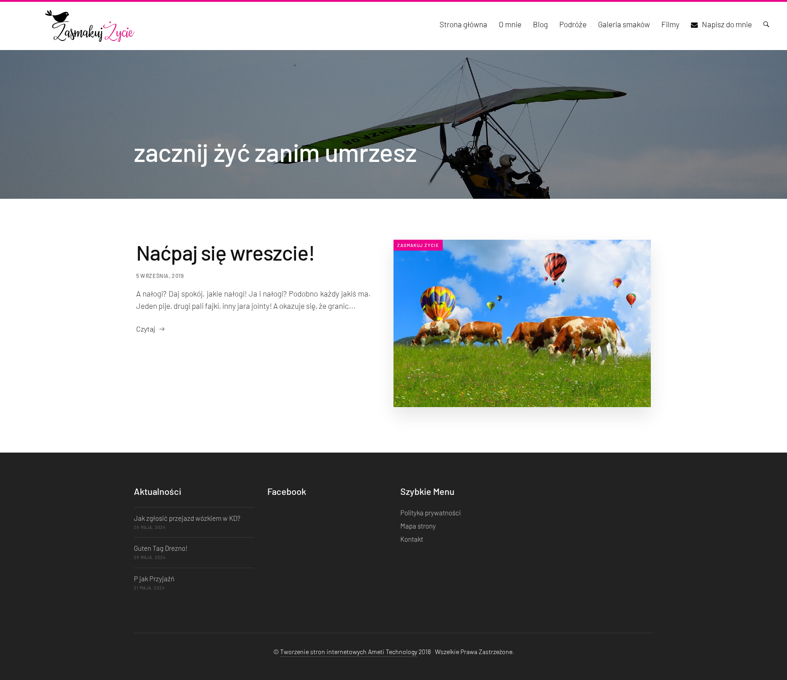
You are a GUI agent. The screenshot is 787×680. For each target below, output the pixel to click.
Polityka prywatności (430, 513)
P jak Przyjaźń (154, 578)
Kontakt (411, 539)
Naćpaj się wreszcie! (225, 252)
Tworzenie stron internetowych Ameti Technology (348, 651)
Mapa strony (418, 526)
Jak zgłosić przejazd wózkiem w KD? (187, 518)
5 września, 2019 (160, 275)
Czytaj (145, 328)
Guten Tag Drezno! (161, 548)
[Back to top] (762, 657)
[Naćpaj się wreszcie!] (522, 323)
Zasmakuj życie (418, 245)
